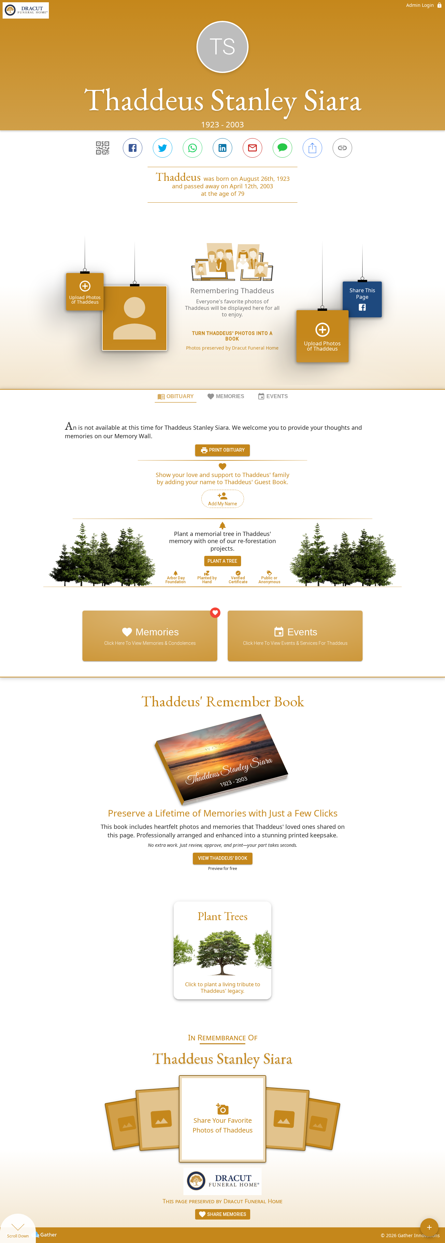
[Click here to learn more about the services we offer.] (222, 1182)
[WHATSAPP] (192, 148)
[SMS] (282, 148)
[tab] (175, 396)
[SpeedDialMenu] (429, 1227)
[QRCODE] (102, 148)
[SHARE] (312, 148)
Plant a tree (222, 561)
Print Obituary (226, 450)
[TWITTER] (162, 148)
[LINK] (342, 148)
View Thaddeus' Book (222, 858)
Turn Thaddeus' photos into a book (232, 336)
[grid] (222, 307)
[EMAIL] (252, 148)
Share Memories (226, 1214)
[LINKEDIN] (222, 148)
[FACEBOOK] (132, 148)
